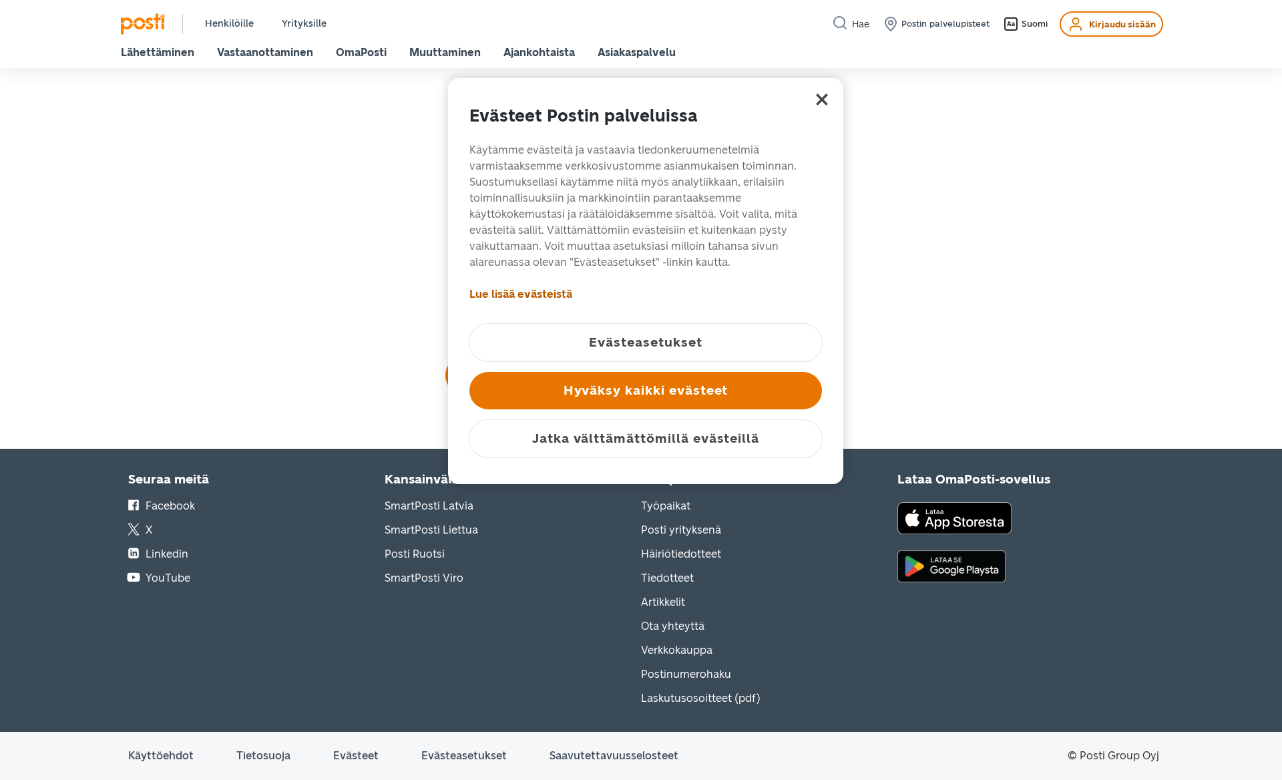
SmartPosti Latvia (429, 506)
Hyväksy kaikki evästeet (646, 390)
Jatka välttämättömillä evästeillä (645, 438)
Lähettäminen (157, 52)
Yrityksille (304, 23)
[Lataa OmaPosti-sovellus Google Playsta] (951, 565)
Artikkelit (663, 602)
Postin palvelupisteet (945, 24)
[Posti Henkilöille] (143, 24)
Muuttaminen (445, 52)
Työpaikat (665, 506)
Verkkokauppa (676, 650)
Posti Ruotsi (415, 554)
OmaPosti (361, 52)
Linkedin (167, 554)
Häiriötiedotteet (681, 554)
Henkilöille (229, 23)
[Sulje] (822, 99)
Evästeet (356, 755)
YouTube (168, 578)
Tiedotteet (667, 578)
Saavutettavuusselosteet (614, 755)
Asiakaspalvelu (637, 52)
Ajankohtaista (539, 52)
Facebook (170, 506)
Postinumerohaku (686, 674)
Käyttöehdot (161, 755)
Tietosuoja (263, 755)
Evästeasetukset (464, 755)
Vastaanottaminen (265, 52)
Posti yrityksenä (681, 530)
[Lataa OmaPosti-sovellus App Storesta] (954, 517)
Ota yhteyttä (672, 626)
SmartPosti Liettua (431, 530)
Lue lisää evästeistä (520, 294)
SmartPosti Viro (424, 578)
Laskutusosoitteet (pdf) (701, 698)
